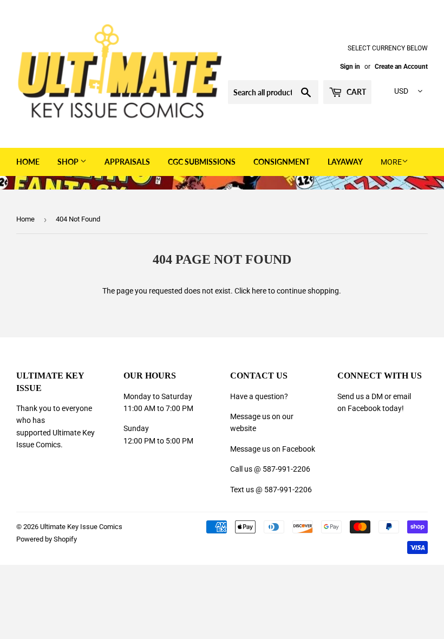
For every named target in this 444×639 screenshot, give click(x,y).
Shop (68, 161)
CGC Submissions (202, 161)
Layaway (345, 161)
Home (28, 161)
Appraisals (127, 161)
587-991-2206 (286, 469)
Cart (355, 91)
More (391, 162)
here (259, 290)
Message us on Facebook (272, 449)
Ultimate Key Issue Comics (81, 527)
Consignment (281, 161)
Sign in (350, 66)
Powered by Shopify (46, 539)
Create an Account (401, 66)
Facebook (364, 408)
